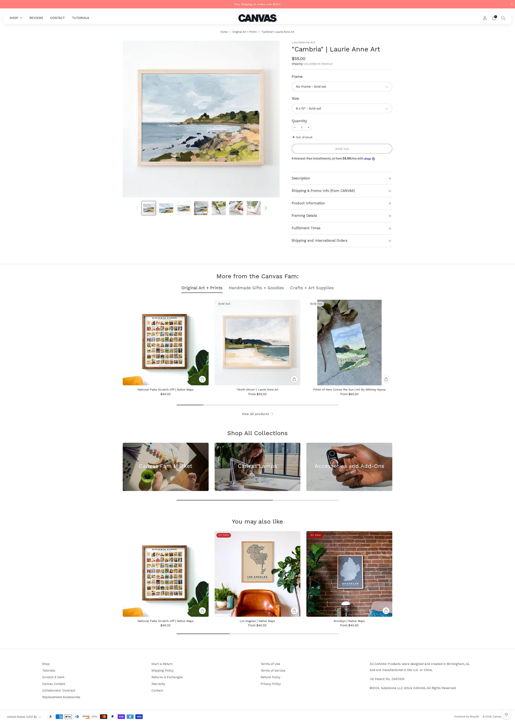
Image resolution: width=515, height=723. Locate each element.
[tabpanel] (257, 348)
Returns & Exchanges (167, 677)
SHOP (14, 18)
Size (295, 98)
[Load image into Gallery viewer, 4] (201, 208)
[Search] (503, 18)
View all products (255, 413)
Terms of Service (273, 670)
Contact (157, 690)
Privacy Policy (271, 684)
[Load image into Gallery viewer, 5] (218, 208)
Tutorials (48, 670)
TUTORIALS (80, 18)
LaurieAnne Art (303, 42)
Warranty (158, 684)
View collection (166, 481)
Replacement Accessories (61, 697)
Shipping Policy (162, 670)
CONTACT (57, 18)
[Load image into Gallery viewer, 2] (166, 208)
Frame (297, 76)
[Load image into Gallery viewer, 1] (148, 208)
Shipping (297, 63)
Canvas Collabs (53, 684)
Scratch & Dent (53, 677)
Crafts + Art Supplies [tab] (312, 287)
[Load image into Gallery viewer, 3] (183, 208)
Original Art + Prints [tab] (201, 287)
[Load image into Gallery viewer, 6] (236, 208)
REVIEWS (36, 18)
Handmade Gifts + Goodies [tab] (256, 287)
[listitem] (257, 4)
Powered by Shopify (466, 716)
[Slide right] (266, 208)
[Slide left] (136, 208)
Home (224, 31)
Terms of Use (270, 664)
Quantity (299, 121)
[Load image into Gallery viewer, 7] (253, 208)
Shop (46, 664)
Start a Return (162, 664)
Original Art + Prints (244, 31)
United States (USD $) (22, 716)
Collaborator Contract (58, 690)
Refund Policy (270, 677)
